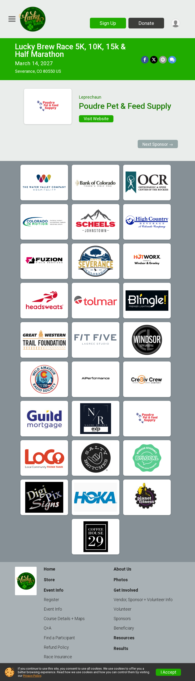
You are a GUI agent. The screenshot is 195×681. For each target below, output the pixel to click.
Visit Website (96, 118)
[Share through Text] (172, 60)
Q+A (47, 628)
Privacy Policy (32, 675)
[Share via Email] (163, 60)
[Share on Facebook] (145, 60)
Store (49, 579)
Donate (146, 23)
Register (51, 599)
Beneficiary (124, 628)
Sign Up (108, 23)
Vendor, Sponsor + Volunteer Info (143, 599)
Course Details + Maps (64, 618)
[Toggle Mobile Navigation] (12, 19)
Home (49, 569)
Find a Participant (59, 637)
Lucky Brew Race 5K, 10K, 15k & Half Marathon (70, 50)
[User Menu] (175, 23)
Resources (124, 637)
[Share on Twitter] (154, 60)
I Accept (168, 672)
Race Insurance (58, 656)
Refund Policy (56, 647)
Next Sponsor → (157, 144)
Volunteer (122, 609)
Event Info (53, 609)
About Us (122, 569)
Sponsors (122, 618)
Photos (121, 579)
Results (121, 648)
